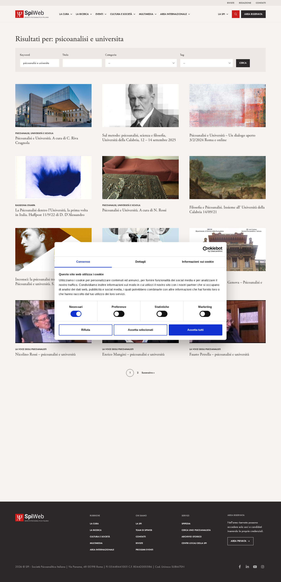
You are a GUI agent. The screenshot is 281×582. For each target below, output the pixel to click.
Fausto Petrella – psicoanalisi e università (219, 354)
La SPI (221, 14)
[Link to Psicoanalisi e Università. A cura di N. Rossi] (140, 177)
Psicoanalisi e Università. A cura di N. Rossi (134, 210)
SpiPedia (186, 523)
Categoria (110, 54)
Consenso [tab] (83, 261)
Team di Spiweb (144, 530)
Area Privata (238, 541)
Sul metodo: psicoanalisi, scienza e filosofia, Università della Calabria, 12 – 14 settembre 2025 (139, 137)
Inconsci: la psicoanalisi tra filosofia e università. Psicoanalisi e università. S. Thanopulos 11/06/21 (51, 281)
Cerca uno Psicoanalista (196, 530)
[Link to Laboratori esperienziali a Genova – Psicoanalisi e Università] (227, 249)
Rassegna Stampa (25, 205)
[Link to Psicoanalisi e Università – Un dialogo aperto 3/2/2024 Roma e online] (227, 105)
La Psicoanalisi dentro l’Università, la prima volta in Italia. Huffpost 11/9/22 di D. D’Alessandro (51, 212)
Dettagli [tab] (140, 261)
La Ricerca (82, 14)
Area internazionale (102, 549)
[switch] (119, 314)
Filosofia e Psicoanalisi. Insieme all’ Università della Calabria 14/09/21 (227, 209)
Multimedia (146, 14)
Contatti (261, 2)
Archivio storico (192, 536)
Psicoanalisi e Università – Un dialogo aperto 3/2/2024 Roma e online (222, 137)
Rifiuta (85, 329)
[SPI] (32, 14)
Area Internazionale (173, 14)
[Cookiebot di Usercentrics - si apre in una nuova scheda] (205, 249)
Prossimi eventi (144, 549)
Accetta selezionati (140, 329)
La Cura (64, 14)
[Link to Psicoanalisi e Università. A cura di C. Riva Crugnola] (53, 105)
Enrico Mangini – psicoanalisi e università (133, 354)
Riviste (230, 2)
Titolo (65, 54)
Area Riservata (253, 14)
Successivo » (148, 372)
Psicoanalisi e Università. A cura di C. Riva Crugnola (46, 140)
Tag (182, 54)
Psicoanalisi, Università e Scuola (34, 133)
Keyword (25, 54)
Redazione (245, 2)
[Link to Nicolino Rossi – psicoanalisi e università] (53, 321)
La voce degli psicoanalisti (30, 349)
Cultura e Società (121, 14)
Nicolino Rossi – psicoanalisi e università (45, 354)
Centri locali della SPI (194, 543)
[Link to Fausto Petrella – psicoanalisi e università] (227, 321)
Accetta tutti (195, 329)
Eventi (99, 14)
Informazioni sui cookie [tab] (198, 261)
